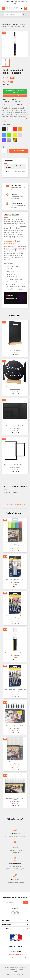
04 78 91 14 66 (16, 952)
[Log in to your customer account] (21, 8)
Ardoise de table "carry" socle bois (15, 348)
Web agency (10, 974)
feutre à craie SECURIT (13, 246)
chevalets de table (10, 243)
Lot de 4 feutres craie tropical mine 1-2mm (15, 616)
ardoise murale (11, 241)
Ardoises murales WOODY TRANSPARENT (15, 464)
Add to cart (18, 151)
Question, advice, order (16, 954)
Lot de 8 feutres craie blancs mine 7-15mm (15, 799)
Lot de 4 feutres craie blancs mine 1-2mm (15, 689)
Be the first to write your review (16, 504)
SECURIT (14, 99)
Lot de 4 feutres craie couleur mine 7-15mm (15, 543)
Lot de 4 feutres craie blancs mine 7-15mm (15, 762)
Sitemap (15, 971)
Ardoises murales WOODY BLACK (15, 426)
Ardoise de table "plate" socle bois (15, 387)
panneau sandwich (18, 239)
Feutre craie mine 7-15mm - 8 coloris (15, 653)
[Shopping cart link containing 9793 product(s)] (25, 8)
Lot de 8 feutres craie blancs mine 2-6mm (15, 726)
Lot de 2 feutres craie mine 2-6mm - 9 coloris (15, 580)
